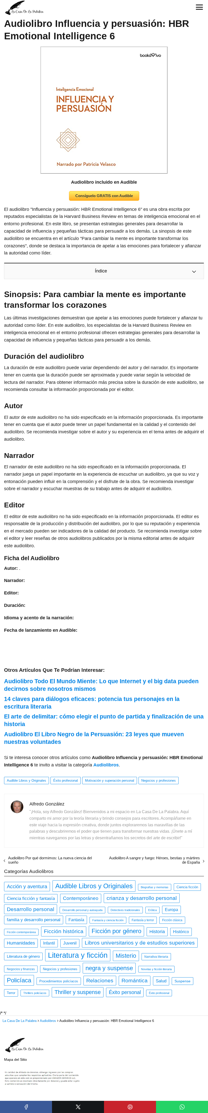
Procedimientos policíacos (58, 981)
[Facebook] (26, 1107)
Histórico (181, 932)
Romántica (135, 981)
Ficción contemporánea (21, 932)
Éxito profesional (65, 780)
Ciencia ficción (187, 887)
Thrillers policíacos (34, 993)
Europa (171, 909)
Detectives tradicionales (125, 910)
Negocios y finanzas (21, 969)
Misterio (126, 955)
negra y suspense (109, 968)
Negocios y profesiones (158, 780)
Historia (157, 931)
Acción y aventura (27, 886)
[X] (78, 1107)
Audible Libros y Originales (26, 780)
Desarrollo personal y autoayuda (82, 910)
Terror (11, 993)
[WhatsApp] (182, 1107)
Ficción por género (116, 931)
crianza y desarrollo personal (142, 898)
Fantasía (76, 919)
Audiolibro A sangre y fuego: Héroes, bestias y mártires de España (154, 860)
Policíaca (19, 980)
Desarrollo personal (30, 909)
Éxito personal (125, 992)
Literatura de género (23, 956)
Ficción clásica (172, 920)
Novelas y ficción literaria (156, 969)
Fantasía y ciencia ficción (108, 920)
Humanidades (21, 943)
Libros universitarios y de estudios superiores (140, 943)
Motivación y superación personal (109, 780)
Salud (161, 980)
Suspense (182, 981)
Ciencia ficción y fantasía (31, 898)
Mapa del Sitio (15, 1059)
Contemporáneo (80, 898)
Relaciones (99, 980)
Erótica (152, 910)
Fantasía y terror (143, 920)
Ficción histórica (63, 931)
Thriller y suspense (78, 992)
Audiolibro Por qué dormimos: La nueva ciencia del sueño (50, 860)
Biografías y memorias (154, 887)
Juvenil (70, 943)
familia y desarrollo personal (33, 919)
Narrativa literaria (156, 956)
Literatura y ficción (78, 955)
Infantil (49, 943)
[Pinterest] (130, 1107)
